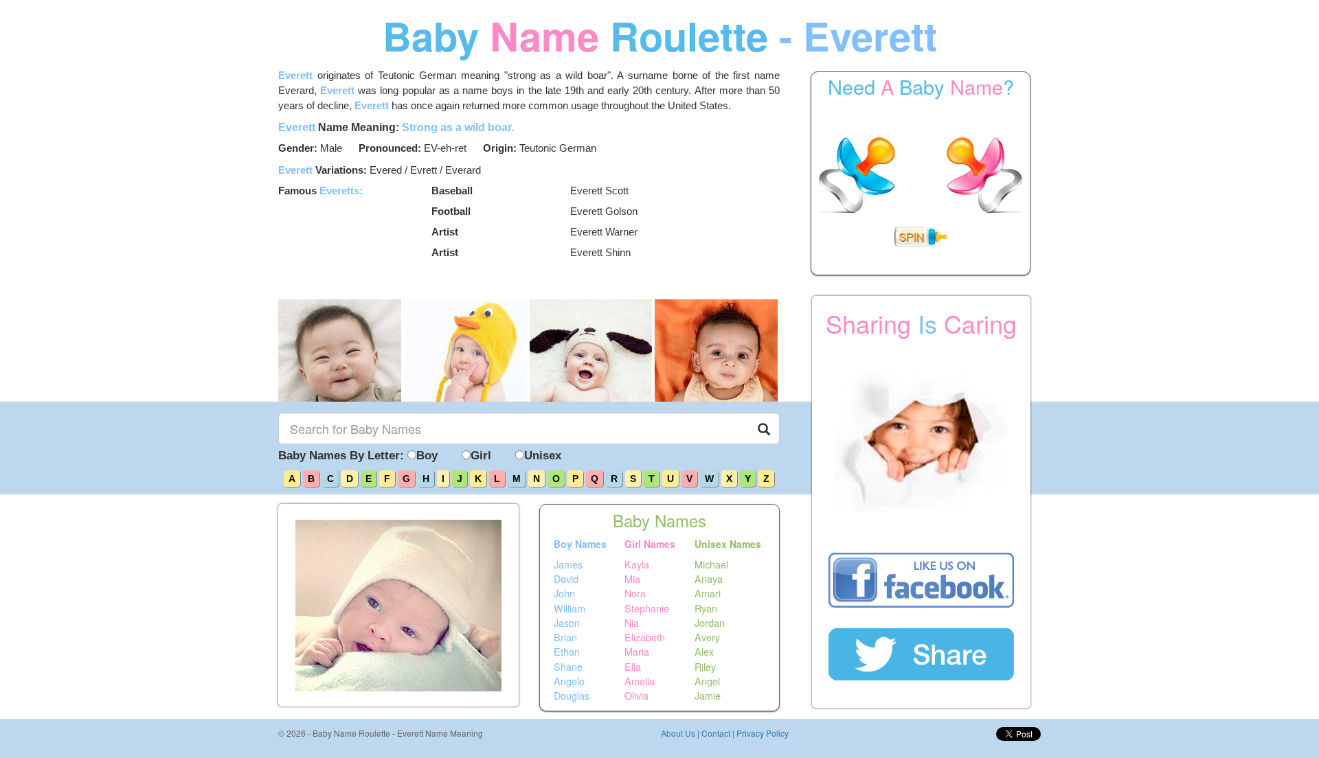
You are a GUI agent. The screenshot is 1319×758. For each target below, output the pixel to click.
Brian (565, 637)
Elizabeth (644, 637)
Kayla (636, 564)
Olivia (636, 695)
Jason (567, 623)
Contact (715, 733)
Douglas (571, 695)
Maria (636, 651)
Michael (711, 564)
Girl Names (649, 544)
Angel (707, 681)
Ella (632, 666)
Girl (481, 455)
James (568, 564)
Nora (635, 593)
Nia (631, 623)
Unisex (542, 455)
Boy (427, 455)
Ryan (706, 608)
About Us (678, 733)
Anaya (709, 579)
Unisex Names (728, 544)
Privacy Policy (762, 733)
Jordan (710, 623)
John (564, 593)
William (569, 608)
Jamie (708, 695)
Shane (568, 666)
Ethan (567, 651)
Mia (632, 579)
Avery (707, 637)
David (566, 579)
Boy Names (580, 544)
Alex (704, 651)
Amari (708, 593)
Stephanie (646, 608)
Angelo (569, 681)
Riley (705, 666)
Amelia (639, 681)
